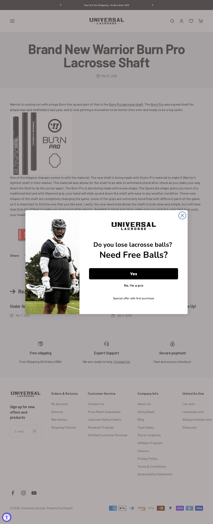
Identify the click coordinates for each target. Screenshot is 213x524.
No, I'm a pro (133, 285)
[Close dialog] (182, 215)
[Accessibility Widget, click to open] (6, 517)
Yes (133, 274)
